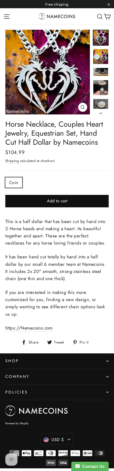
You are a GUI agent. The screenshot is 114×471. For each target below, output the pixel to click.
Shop (12, 361)
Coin (13, 182)
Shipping (12, 160)
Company (17, 376)
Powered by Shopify (17, 423)
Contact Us (92, 466)
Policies (16, 392)
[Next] (101, 111)
